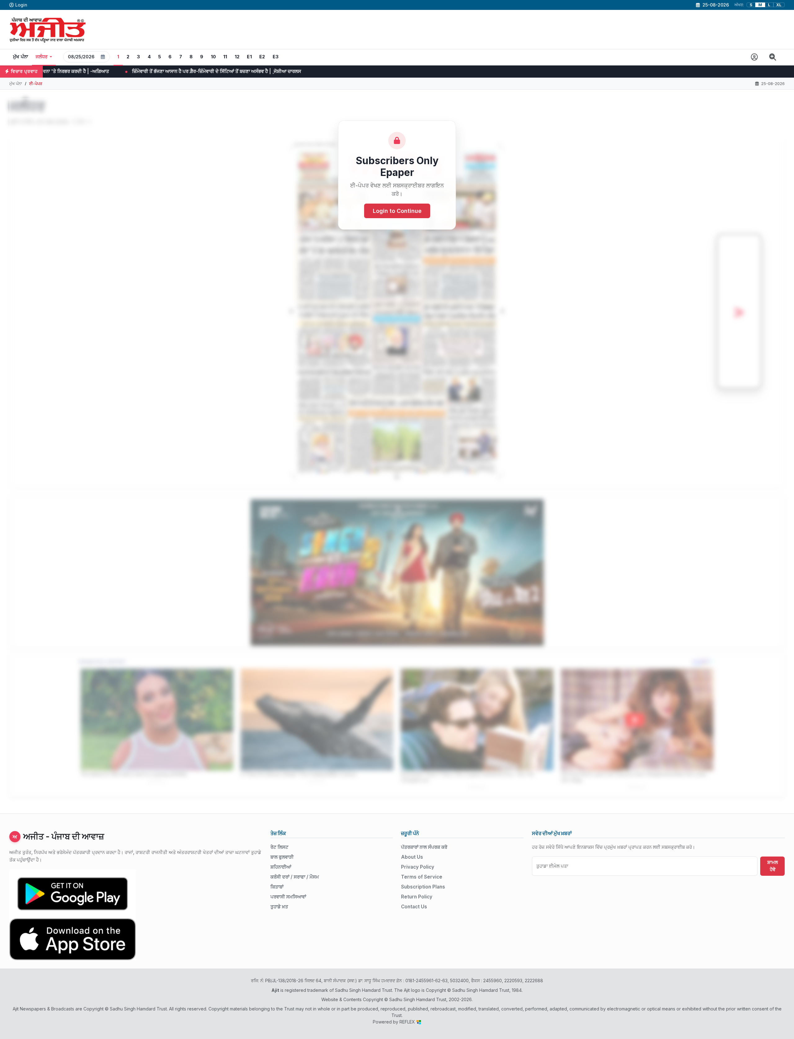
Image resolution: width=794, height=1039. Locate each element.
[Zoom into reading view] (773, 57)
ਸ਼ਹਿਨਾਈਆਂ (280, 867)
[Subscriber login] (754, 57)
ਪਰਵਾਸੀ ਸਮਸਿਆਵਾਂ (288, 897)
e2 (262, 57)
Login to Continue (397, 211)
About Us (412, 857)
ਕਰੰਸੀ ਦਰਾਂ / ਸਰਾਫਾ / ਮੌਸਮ (294, 877)
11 (225, 57)
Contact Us (414, 907)
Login (21, 4)
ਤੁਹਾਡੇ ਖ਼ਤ (279, 907)
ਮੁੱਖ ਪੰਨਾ (20, 57)
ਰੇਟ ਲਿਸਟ (279, 847)
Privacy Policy (417, 867)
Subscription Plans (423, 887)
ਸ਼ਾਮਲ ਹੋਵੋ (772, 865)
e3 (276, 57)
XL (779, 4)
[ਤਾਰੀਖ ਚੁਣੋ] (103, 57)
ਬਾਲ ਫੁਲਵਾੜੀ (282, 857)
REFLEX (407, 1021)
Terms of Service (421, 877)
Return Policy (416, 897)
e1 (249, 57)
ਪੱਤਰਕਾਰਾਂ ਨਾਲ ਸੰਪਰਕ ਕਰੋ (424, 847)
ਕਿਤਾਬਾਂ (276, 887)
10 (213, 57)
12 (237, 57)
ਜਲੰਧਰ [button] (42, 57)
